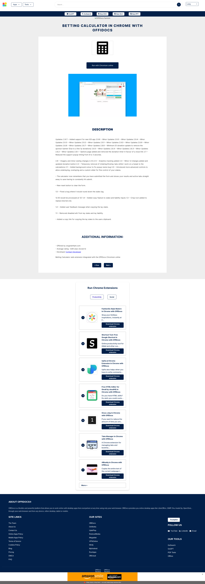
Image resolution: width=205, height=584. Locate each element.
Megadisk (93, 538)
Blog (10, 548)
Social (112, 297)
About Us (12, 527)
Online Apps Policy (16, 534)
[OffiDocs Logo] (5, 4)
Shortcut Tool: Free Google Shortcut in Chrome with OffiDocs (111, 337)
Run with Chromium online (102, 65)
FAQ (10, 559)
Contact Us (13, 530)
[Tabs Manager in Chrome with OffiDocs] (93, 450)
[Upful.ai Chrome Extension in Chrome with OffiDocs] (93, 374)
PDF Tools (172, 552)
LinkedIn (184, 531)
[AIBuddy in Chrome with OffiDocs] (93, 474)
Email (194, 531)
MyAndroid (93, 548)
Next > (108, 265)
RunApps (92, 552)
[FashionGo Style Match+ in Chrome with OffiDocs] (93, 322)
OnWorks (92, 527)
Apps (15, 4)
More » (84, 485)
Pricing (11, 552)
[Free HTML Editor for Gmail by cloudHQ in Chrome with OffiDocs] (93, 400)
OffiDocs (92, 523)
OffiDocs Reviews (98, 570)
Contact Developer (73, 252)
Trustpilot (174, 520)
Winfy (91, 545)
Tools (27, 4)
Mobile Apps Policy (16, 538)
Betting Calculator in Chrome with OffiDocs (102, 28)
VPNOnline (93, 541)
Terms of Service (15, 541)
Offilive (170, 556)
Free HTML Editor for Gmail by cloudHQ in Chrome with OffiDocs (111, 389)
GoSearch (172, 545)
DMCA (11, 556)
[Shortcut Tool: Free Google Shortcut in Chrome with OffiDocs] (93, 348)
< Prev (96, 265)
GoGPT (171, 549)
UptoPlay (92, 530)
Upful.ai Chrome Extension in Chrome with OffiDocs (112, 363)
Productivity (96, 297)
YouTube (174, 531)
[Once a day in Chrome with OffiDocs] (93, 425)
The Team (12, 523)
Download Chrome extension (113, 325)
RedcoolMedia (94, 534)
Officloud (92, 556)
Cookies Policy (14, 545)
